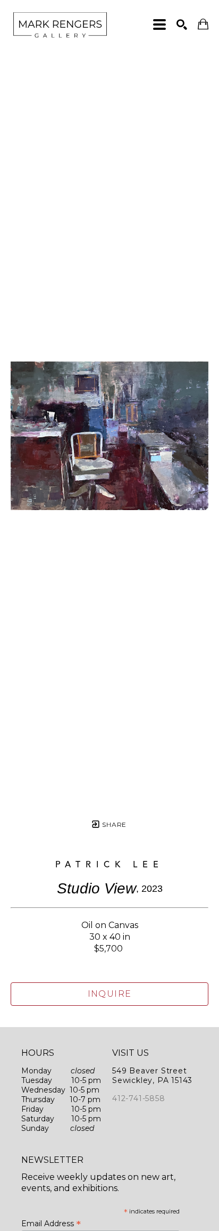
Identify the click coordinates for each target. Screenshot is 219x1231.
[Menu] (159, 24)
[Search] (181, 24)
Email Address (51, 1223)
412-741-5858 (138, 1098)
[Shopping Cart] (203, 24)
